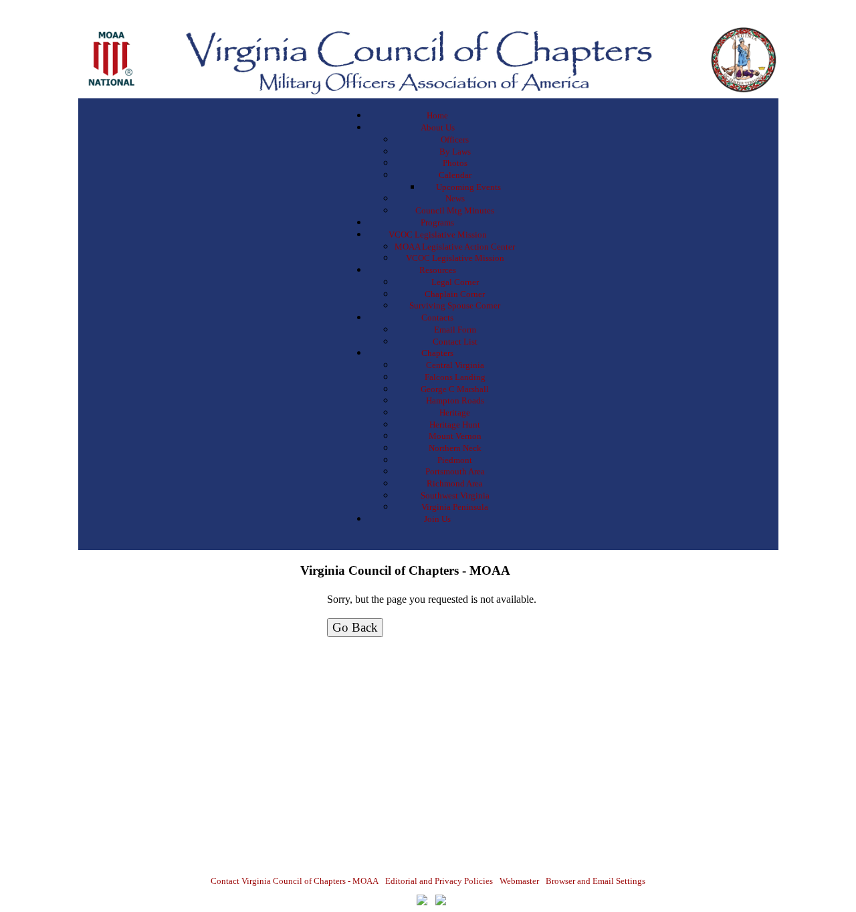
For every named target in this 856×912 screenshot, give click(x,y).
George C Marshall (455, 389)
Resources (437, 270)
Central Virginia (455, 365)
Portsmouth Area (455, 471)
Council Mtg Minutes (454, 210)
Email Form (455, 330)
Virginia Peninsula (454, 507)
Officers (455, 139)
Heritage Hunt (454, 425)
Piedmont (454, 460)
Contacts (437, 317)
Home (437, 115)
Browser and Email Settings (595, 881)
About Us (438, 127)
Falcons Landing (455, 377)
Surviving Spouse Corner (454, 305)
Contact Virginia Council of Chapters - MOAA (295, 881)
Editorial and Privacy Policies (439, 881)
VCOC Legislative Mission (438, 235)
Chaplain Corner (455, 294)
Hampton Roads (455, 400)
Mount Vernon (455, 436)
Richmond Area (455, 483)
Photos (455, 163)
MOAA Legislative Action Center (455, 247)
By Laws (455, 152)
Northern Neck (455, 448)
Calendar (455, 175)
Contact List (455, 342)
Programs (437, 222)
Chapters (437, 353)
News (455, 198)
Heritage (454, 412)
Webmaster (519, 881)
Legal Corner (455, 282)
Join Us (437, 519)
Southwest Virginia (455, 495)
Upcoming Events (468, 187)
